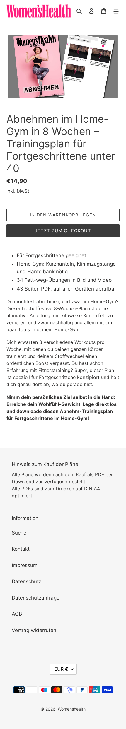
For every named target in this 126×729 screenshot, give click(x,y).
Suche (19, 533)
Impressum (25, 565)
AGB (17, 614)
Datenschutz (26, 581)
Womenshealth (72, 708)
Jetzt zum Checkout (63, 230)
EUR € (61, 669)
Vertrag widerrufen (34, 630)
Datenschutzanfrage (35, 598)
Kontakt (21, 549)
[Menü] (116, 11)
